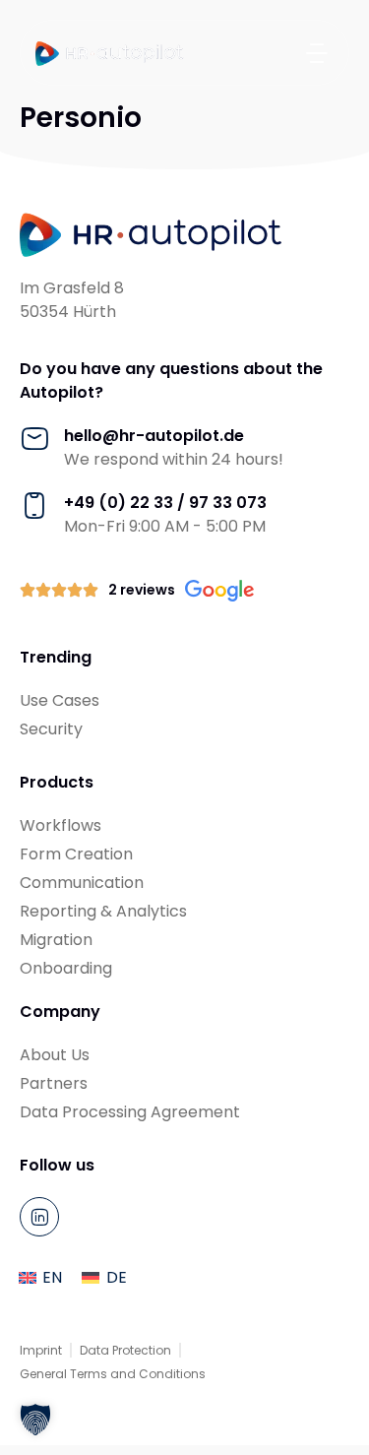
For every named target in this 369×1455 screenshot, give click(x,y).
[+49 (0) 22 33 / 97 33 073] (34, 506)
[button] (316, 52)
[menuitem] (40, 1278)
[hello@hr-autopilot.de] (34, 439)
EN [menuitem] (52, 1277)
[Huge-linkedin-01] (39, 1216)
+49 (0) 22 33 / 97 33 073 (165, 502)
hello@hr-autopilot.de (154, 435)
